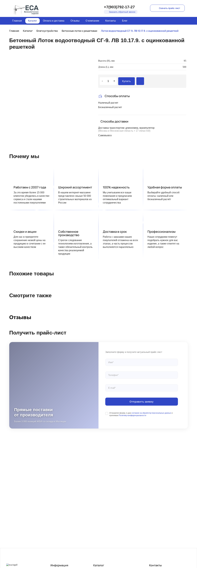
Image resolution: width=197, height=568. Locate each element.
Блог (124, 20)
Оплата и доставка (53, 20)
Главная (17, 20)
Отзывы (75, 20)
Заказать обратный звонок (122, 12)
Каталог (32, 20)
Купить (126, 81)
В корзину (140, 81)
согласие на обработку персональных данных (151, 413)
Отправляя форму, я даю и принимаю (141, 414)
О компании (92, 20)
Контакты (110, 20)
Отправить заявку (142, 401)
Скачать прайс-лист (169, 8)
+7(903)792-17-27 (119, 7)
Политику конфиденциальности (132, 415)
